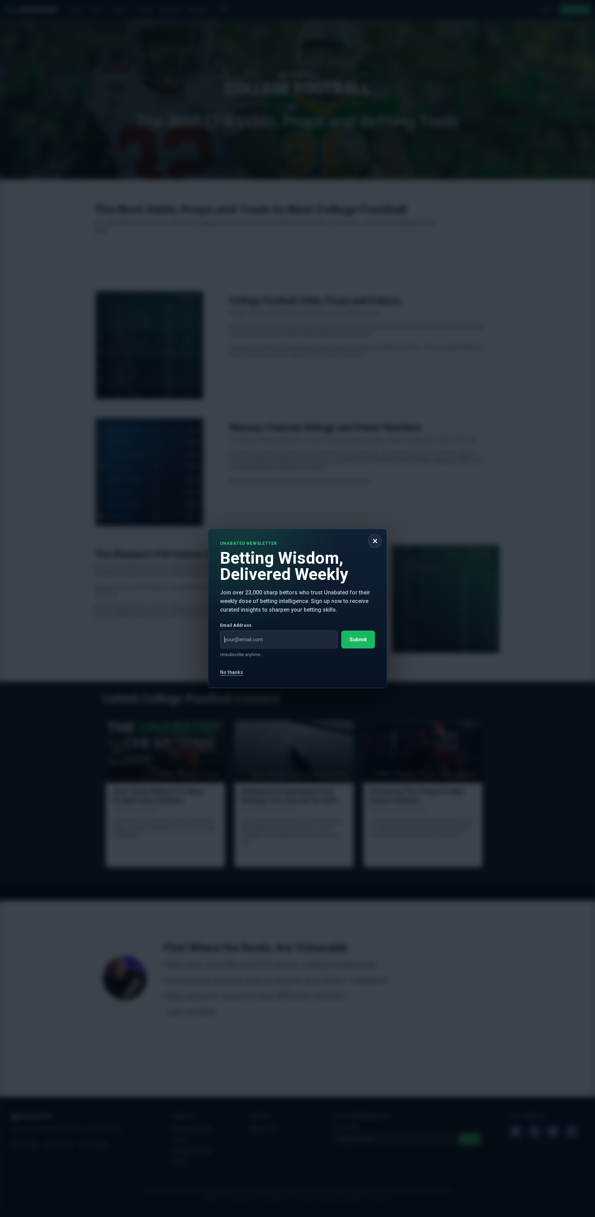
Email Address (235, 625)
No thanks (231, 672)
